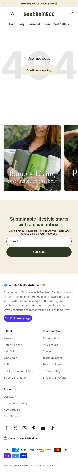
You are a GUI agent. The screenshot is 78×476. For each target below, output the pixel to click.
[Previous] (4, 3)
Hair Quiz (9, 351)
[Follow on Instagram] (24, 428)
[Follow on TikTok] (52, 428)
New (47, 24)
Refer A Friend (13, 345)
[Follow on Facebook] (6, 428)
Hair (12, 24)
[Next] (73, 3)
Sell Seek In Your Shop (18, 371)
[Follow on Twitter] (15, 428)
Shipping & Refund (55, 377)
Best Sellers (61, 24)
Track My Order (52, 358)
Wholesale (10, 358)
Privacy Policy (52, 371)
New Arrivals (12, 409)
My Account (50, 345)
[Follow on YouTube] (43, 428)
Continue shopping (39, 70)
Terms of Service (54, 364)
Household (34, 24)
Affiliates (9, 364)
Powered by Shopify (42, 465)
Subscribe (39, 251)
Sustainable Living (15, 403)
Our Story (10, 396)
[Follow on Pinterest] (33, 428)
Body (21, 24)
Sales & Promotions (16, 377)
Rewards (9, 338)
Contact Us (50, 351)
